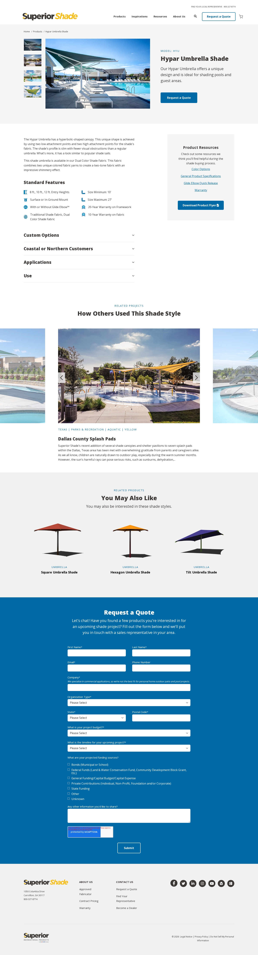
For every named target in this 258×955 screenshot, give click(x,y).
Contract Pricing (88, 901)
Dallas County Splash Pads (87, 439)
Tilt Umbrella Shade (201, 572)
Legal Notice (186, 936)
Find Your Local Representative (206, 6)
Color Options (201, 169)
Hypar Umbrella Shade (56, 31)
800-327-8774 (230, 6)
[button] (79, 235)
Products (120, 16)
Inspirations (140, 16)
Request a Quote (219, 16)
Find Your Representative (125, 898)
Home (27, 31)
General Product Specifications (201, 176)
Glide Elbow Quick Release (201, 183)
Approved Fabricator (85, 891)
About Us (179, 16)
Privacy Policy (202, 936)
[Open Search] (195, 16)
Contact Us (124, 882)
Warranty (201, 190)
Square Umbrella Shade (59, 572)
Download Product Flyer (200, 205)
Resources (160, 16)
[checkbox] (129, 782)
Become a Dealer (126, 908)
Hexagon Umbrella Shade (130, 572)
